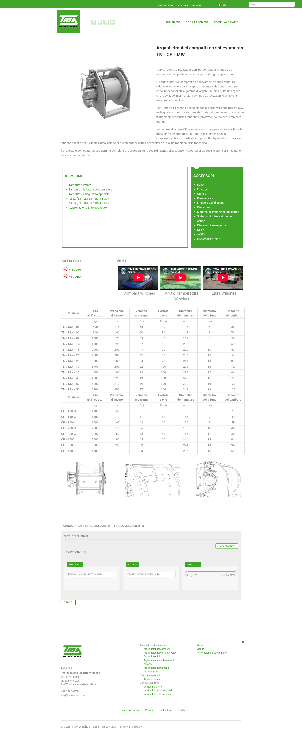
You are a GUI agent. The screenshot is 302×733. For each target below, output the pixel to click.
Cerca (68, 602)
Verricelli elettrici (153, 686)
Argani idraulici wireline (156, 667)
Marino (200, 645)
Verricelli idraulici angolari (158, 690)
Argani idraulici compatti (157, 648)
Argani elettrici (151, 671)
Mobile (200, 648)
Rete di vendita (165, 5)
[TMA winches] (70, 21)
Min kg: (191, 575)
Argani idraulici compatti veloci (160, 652)
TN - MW (75, 270)
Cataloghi (182, 5)
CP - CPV (75, 277)
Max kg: (228, 575)
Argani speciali (152, 679)
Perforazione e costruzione (211, 652)
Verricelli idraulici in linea (157, 694)
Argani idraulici (152, 656)
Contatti (196, 5)
